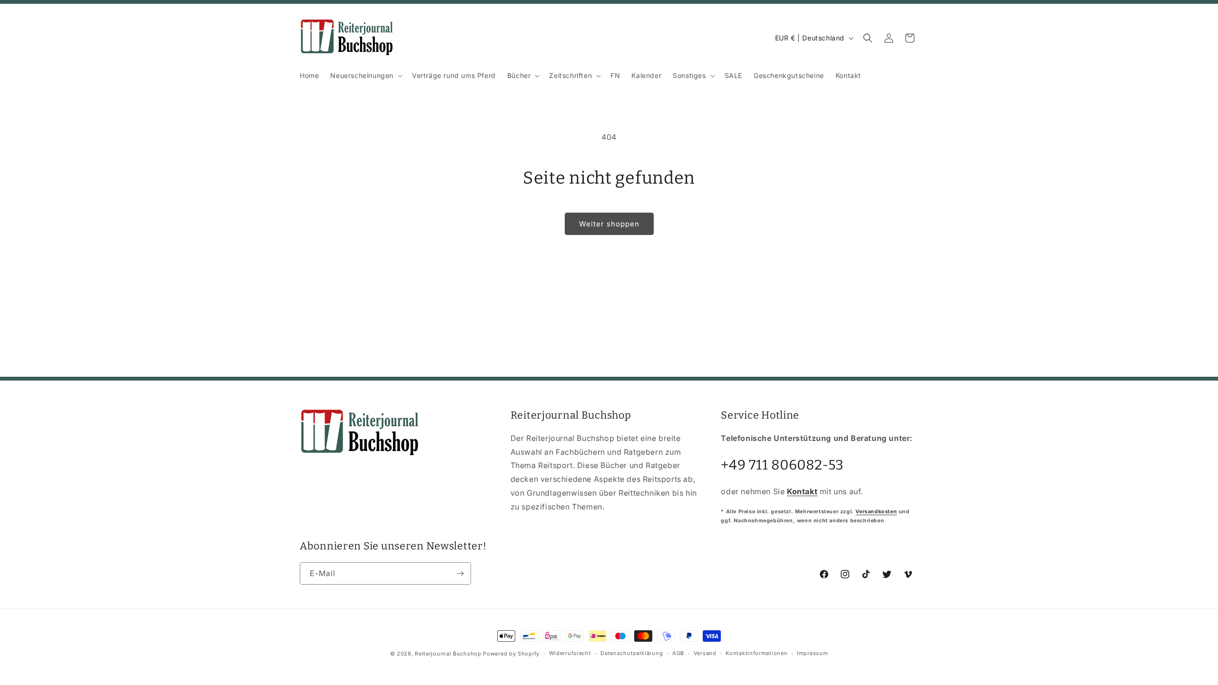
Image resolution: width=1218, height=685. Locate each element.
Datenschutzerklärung (631, 653)
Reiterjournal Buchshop (448, 653)
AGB (678, 653)
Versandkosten (876, 512)
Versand (705, 653)
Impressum (812, 653)
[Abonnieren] (460, 573)
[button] (365, 76)
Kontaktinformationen (756, 653)
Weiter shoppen (609, 223)
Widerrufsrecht (570, 653)
